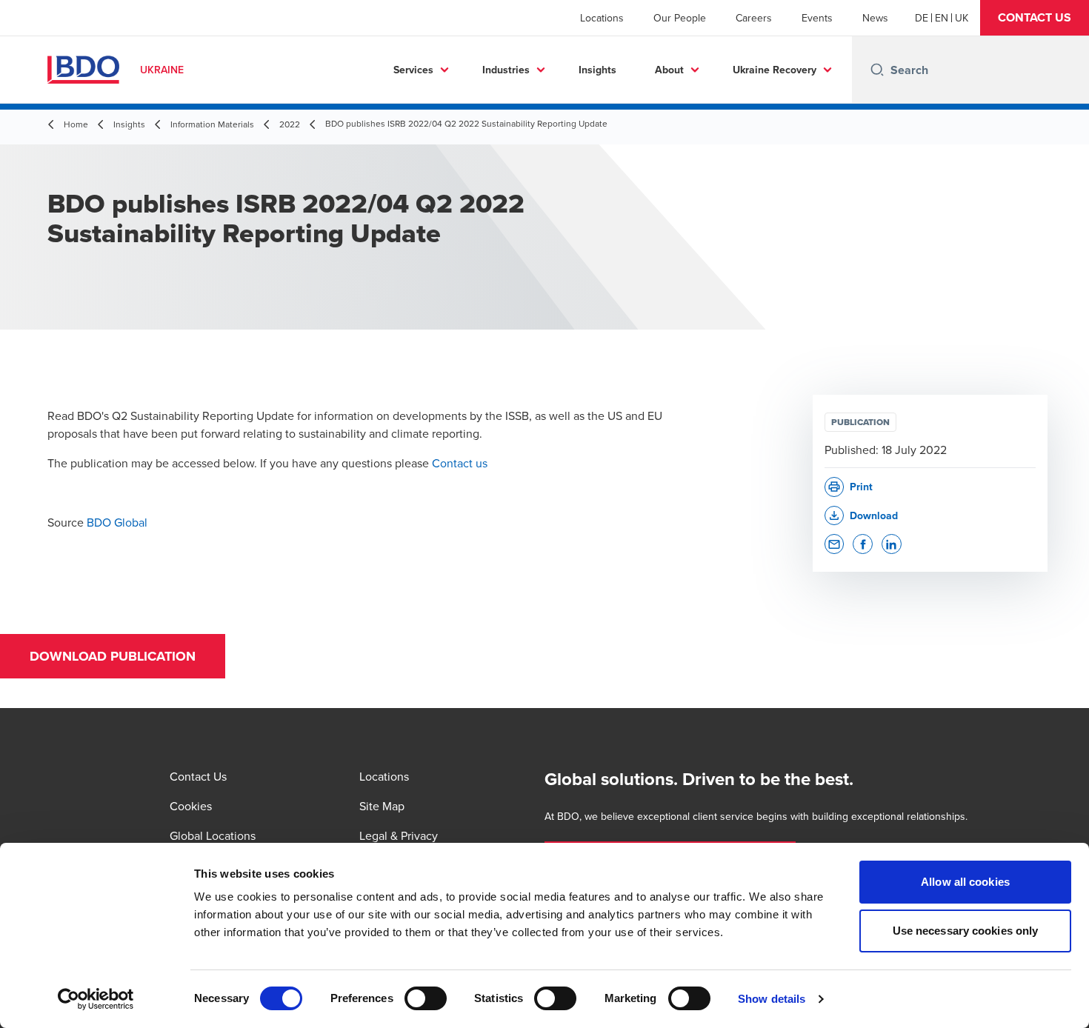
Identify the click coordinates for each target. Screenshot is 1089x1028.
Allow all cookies (965, 881)
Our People (679, 17)
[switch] (425, 998)
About (669, 69)
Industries (506, 69)
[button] (1034, 18)
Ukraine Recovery (774, 69)
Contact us (459, 463)
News (875, 17)
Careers (754, 17)
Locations (602, 17)
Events (817, 17)
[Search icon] (877, 69)
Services (413, 69)
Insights (597, 69)
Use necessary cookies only (966, 930)
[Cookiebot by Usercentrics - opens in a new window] (96, 999)
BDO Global (117, 522)
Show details (771, 998)
